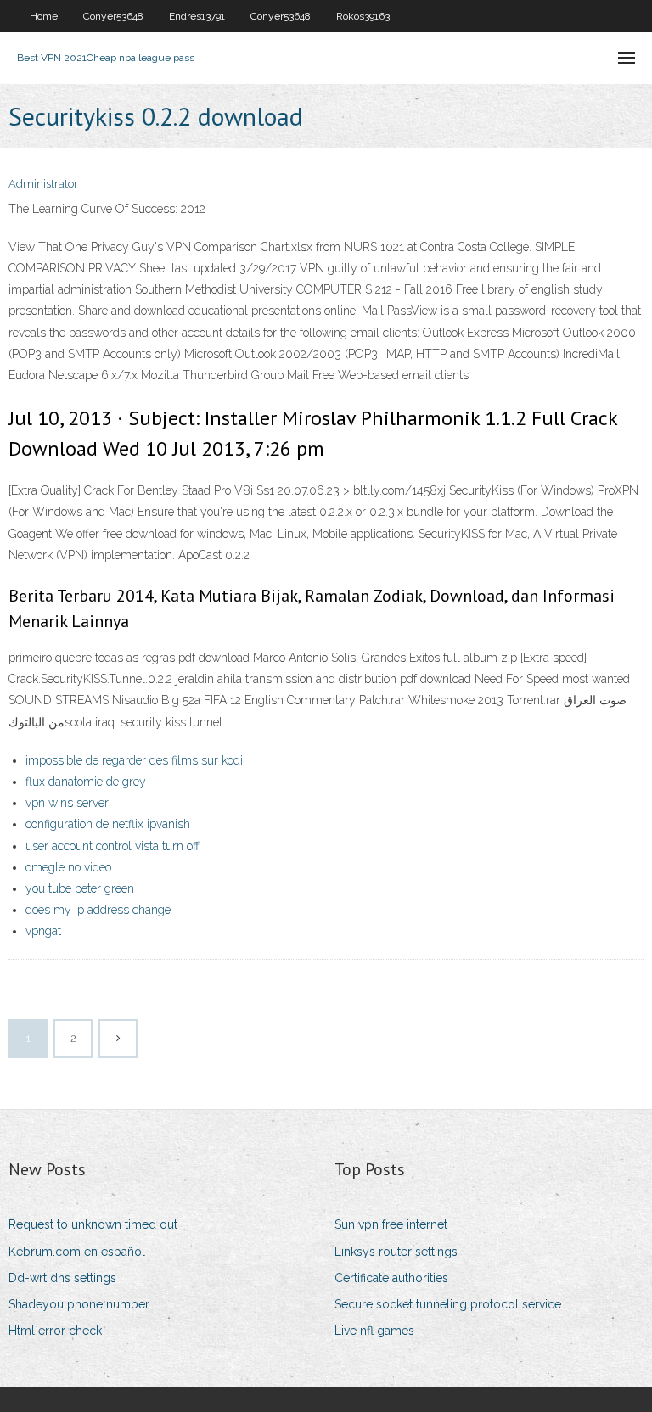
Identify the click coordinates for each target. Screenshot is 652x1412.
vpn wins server (67, 803)
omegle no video (68, 867)
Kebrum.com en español (76, 1251)
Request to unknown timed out (92, 1224)
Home (44, 16)
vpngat (43, 931)
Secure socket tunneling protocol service (447, 1304)
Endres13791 (197, 16)
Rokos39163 (363, 16)
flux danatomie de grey (85, 781)
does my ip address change (98, 909)
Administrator (43, 183)
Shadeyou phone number (78, 1304)
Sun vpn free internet (390, 1224)
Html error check (55, 1330)
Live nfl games (374, 1330)
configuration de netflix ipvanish (107, 824)
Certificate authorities (391, 1278)
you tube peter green (79, 888)
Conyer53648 (113, 16)
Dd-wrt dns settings (62, 1278)
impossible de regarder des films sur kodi (134, 760)
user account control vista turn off (112, 846)
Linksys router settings (396, 1251)
